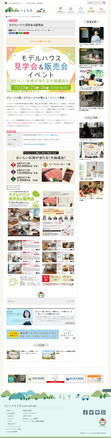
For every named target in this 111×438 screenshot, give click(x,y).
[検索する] (104, 3)
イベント (52, 30)
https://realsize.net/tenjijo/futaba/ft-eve (34, 144)
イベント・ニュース (14, 426)
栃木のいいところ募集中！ (31, 418)
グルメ (10, 421)
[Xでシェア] (92, 414)
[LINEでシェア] (98, 414)
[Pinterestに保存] (103, 414)
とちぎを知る (11, 413)
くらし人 (11, 418)
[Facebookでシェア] (86, 414)
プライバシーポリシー (30, 413)
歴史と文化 (11, 424)
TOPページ (10, 410)
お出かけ (11, 416)
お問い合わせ (27, 416)
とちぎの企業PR (12, 431)
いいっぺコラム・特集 (14, 429)
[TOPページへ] (18, 11)
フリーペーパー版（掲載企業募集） (34, 421)
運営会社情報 (27, 410)
